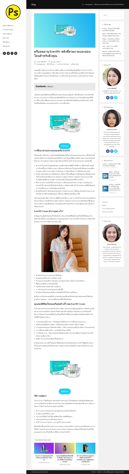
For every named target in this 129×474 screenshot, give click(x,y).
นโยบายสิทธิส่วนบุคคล (108, 208)
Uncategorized (40, 64)
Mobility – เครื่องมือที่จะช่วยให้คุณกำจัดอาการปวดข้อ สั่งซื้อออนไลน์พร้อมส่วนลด (111, 41)
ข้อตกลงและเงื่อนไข (107, 212)
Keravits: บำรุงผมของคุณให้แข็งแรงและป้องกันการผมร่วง (44, 458)
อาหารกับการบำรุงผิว (63, 64)
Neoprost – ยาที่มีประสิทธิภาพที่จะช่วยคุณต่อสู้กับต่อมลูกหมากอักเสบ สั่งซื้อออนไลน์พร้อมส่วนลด (111, 53)
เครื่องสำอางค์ (75, 64)
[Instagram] (112, 97)
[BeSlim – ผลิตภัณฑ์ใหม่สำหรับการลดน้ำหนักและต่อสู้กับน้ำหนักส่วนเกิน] (105, 176)
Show (50, 86)
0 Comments (114, 167)
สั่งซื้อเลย (64, 146)
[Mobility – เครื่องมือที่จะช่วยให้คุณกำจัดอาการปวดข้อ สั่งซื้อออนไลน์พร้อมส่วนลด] (105, 189)
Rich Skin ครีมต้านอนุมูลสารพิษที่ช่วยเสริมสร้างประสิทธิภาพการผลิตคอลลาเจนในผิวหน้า (85, 458)
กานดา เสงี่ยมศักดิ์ (41, 62)
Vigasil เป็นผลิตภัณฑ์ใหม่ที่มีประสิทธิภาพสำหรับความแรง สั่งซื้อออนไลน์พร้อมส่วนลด (64, 458)
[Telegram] (15, 53)
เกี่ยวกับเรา (105, 202)
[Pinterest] (12, 53)
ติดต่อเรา (104, 205)
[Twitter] (4, 53)
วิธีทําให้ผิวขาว (51, 64)
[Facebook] (8, 53)
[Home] (82, 4)
